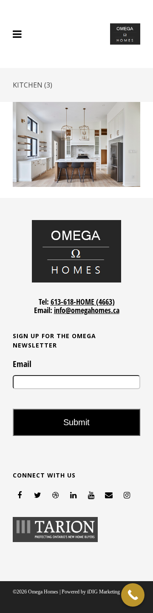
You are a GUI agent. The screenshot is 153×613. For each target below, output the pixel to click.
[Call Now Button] (132, 595)
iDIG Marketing (103, 592)
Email (22, 364)
